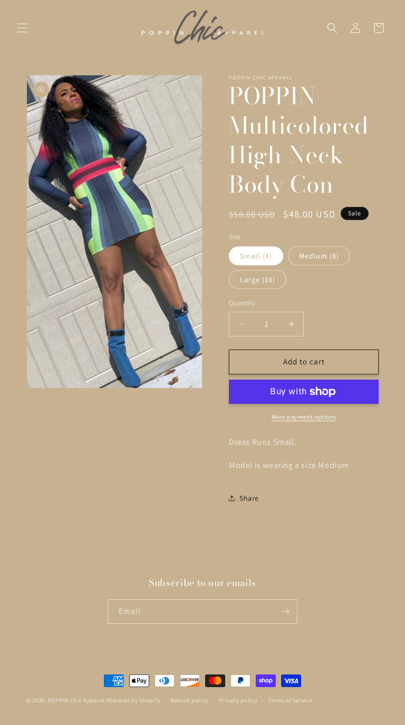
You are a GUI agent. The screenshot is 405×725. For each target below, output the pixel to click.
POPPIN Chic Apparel (76, 700)
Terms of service (290, 700)
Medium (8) (319, 256)
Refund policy (189, 700)
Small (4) (256, 256)
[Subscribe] (285, 611)
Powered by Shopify (134, 700)
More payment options (304, 417)
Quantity (242, 303)
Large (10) (257, 279)
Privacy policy (238, 700)
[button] (22, 27)
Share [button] (249, 498)
